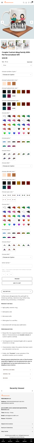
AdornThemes (20, 437)
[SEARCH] (23, 2)
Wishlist (25, 441)
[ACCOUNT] (26, 2)
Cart (31, 441)
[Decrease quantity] (4, 274)
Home (3, 441)
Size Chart (29, 62)
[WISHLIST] (28, 2)
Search (17, 441)
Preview (17, 279)
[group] (17, 22)
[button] (2, 2)
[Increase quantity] (11, 274)
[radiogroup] (17, 83)
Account (10, 441)
